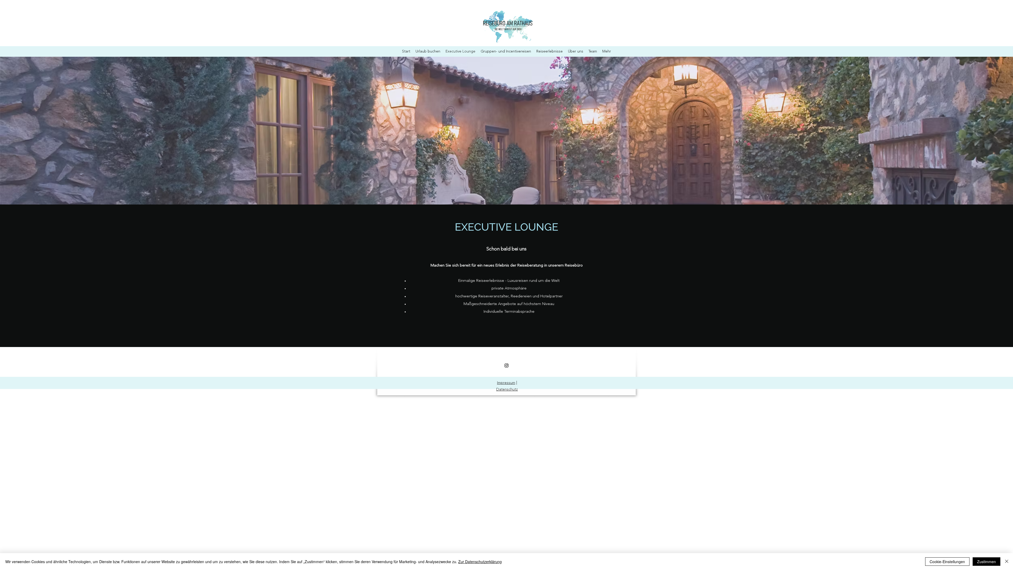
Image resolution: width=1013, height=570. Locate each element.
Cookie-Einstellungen (947, 561)
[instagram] (506, 365)
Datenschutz (507, 389)
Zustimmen (986, 561)
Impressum (506, 383)
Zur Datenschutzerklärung (480, 561)
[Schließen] (1007, 561)
